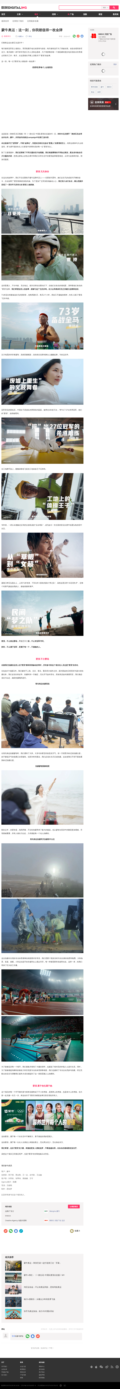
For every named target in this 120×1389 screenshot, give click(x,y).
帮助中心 (42, 1366)
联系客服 (42, 1378)
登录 (13, 1336)
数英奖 (116, 14)
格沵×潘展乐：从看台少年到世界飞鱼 (39, 1299)
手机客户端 (4, 1372)
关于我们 (4, 1366)
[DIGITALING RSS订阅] (112, 1367)
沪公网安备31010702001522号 (48, 1385)
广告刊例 (23, 1375)
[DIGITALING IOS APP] (96, 1366)
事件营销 (94, 87)
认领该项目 (74, 1206)
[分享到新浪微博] (78, 36)
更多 (115, 64)
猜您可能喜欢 (95, 80)
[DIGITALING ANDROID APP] (91, 1366)
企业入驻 (23, 1366)
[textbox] (80, 7)
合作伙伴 (4, 1369)
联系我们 (23, 1369)
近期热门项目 (18, 21)
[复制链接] (21, 1231)
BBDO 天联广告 (105, 34)
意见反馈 (42, 1369)
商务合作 (23, 1372)
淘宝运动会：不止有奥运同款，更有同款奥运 (42, 1287)
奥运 (92, 92)
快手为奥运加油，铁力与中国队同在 (39, 1311)
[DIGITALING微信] (101, 1366)
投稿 (21, 1378)
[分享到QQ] (82, 36)
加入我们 (4, 1375)
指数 (85, 14)
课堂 (100, 14)
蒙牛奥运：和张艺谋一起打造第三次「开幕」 (42, 1263)
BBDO (109, 87)
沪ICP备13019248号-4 (28, 1385)
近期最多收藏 (32, 21)
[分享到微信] (74, 36)
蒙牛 (102, 87)
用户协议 (42, 1372)
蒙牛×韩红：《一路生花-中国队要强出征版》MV (44, 1275)
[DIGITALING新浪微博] (106, 1366)
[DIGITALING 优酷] (117, 1366)
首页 (3, 14)
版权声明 (42, 1375)
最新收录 (5, 21)
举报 (60, 36)
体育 (99, 92)
